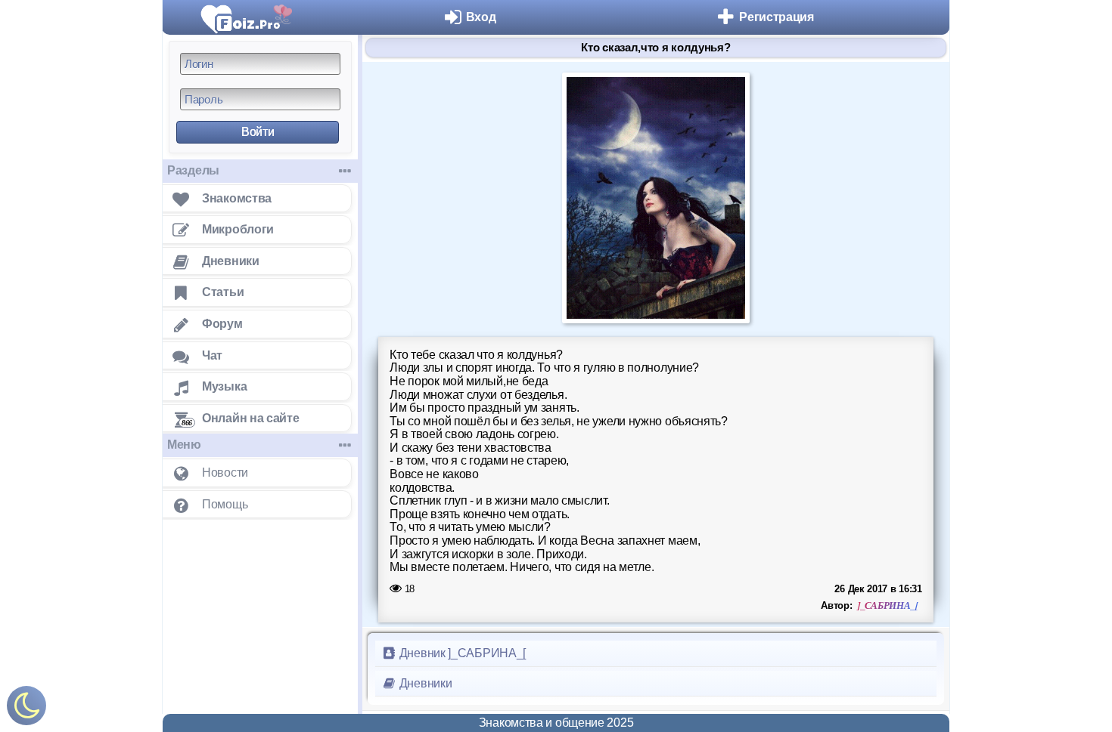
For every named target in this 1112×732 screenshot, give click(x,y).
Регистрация (776, 17)
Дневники (424, 683)
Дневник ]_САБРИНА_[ (461, 653)
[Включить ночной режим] (26, 708)
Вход (481, 17)
